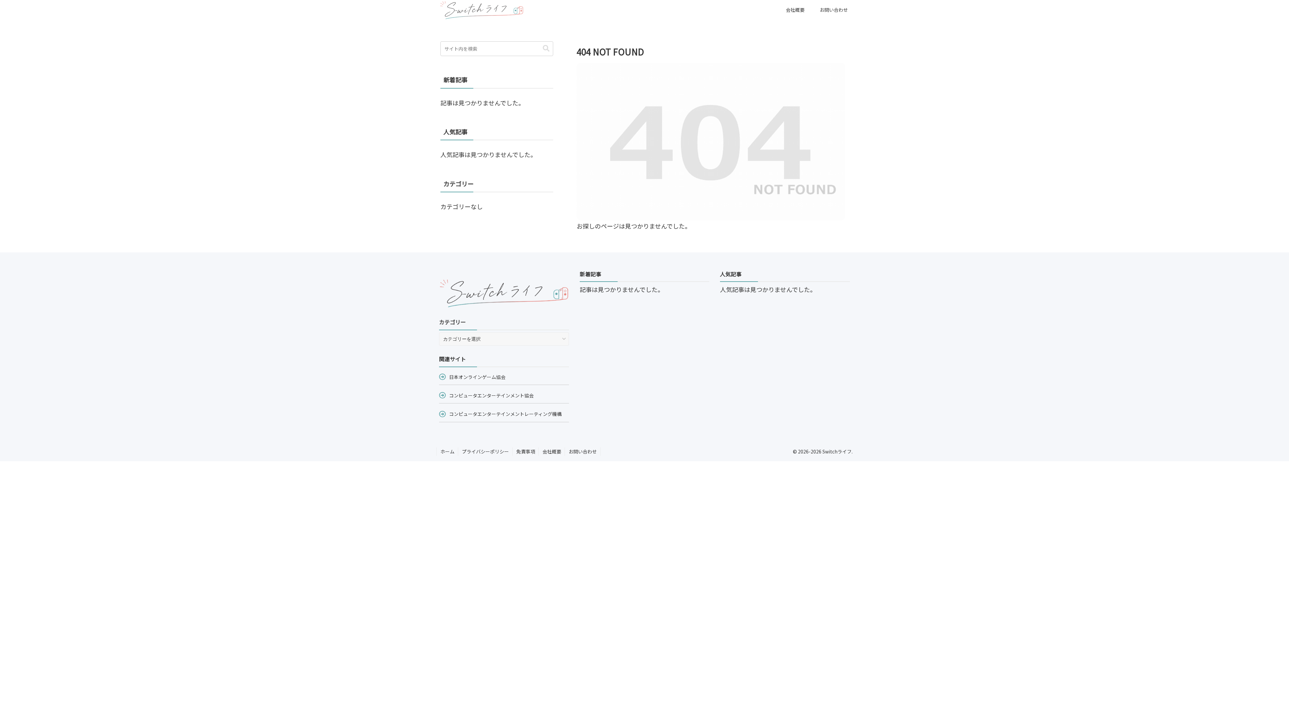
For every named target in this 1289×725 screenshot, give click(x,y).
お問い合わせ (583, 451)
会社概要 (551, 451)
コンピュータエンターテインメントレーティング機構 (505, 413)
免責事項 (525, 451)
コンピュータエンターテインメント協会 (491, 395)
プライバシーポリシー (485, 451)
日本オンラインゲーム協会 (477, 377)
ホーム (447, 451)
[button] (546, 48)
